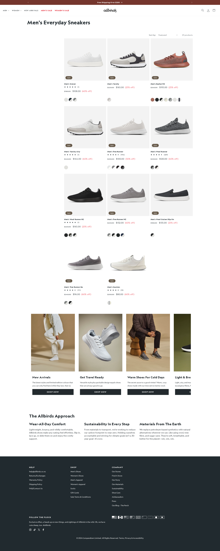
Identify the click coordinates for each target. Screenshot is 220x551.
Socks (73, 488)
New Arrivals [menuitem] (31, 10)
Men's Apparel (77, 480)
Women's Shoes (77, 475)
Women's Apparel (78, 484)
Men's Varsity (113, 84)
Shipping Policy (35, 484)
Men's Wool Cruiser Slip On (162, 219)
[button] (202, 10)
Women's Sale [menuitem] (62, 10)
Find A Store (117, 475)
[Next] (183, 354)
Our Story (116, 480)
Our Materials (117, 484)
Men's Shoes (76, 471)
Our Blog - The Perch (120, 505)
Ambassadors (117, 497)
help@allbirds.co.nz (37, 471)
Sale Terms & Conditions (81, 497)
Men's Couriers (113, 287)
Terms (121, 538)
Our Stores (116, 471)
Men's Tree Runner (115, 151)
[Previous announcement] (28, 2)
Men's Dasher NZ (158, 84)
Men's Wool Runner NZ (74, 219)
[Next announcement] (192, 2)
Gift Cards (75, 492)
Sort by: (152, 35)
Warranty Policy (35, 480)
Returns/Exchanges (37, 475)
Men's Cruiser (70, 84)
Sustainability (117, 488)
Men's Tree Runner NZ (116, 219)
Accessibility (138, 538)
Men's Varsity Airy (72, 151)
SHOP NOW (53, 392)
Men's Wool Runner (159, 151)
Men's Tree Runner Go (73, 287)
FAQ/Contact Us (36, 488)
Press (114, 501)
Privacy (128, 538)
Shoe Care (116, 492)
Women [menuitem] (16, 10)
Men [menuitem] (5, 10)
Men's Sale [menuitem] (46, 10)
